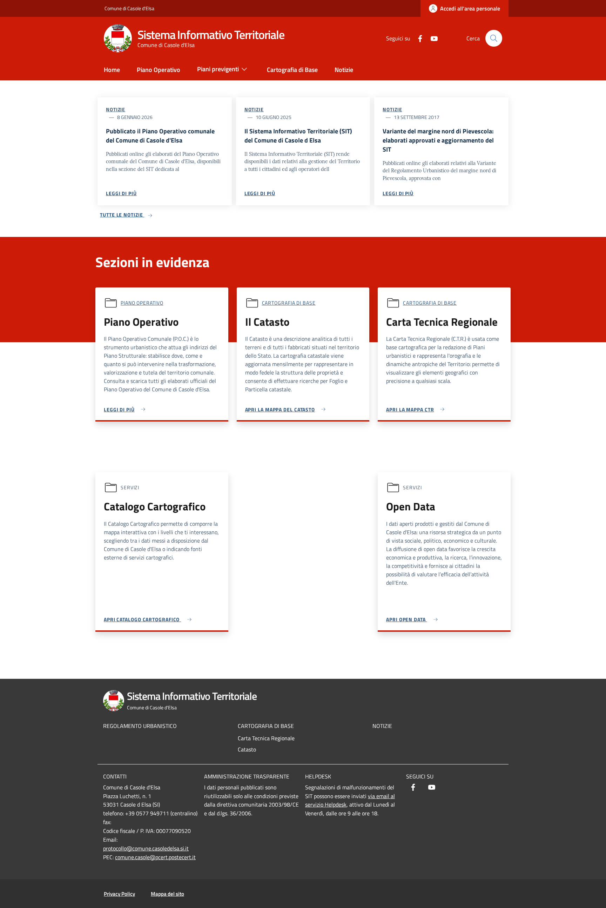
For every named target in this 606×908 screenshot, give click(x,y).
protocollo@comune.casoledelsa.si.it (146, 848)
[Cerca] (493, 38)
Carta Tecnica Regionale (266, 738)
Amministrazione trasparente (246, 776)
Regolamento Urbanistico (140, 726)
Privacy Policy (119, 894)
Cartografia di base (289, 302)
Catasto (247, 749)
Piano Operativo (142, 302)
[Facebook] (417, 38)
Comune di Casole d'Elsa (129, 8)
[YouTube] (431, 38)
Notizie (115, 109)
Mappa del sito (167, 894)
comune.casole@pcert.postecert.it (155, 857)
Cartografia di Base (266, 726)
